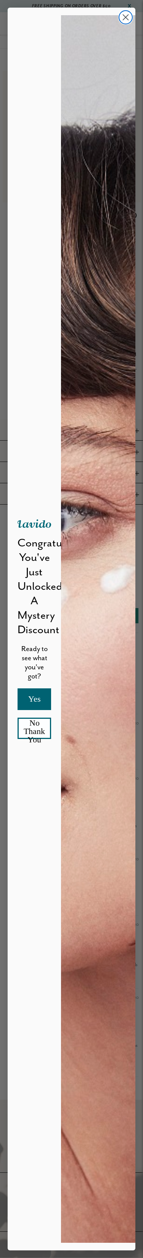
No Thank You (34, 728)
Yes (34, 699)
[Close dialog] (125, 17)
